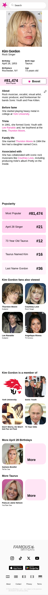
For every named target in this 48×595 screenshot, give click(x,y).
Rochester (7, 70)
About (8, 584)
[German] (40, 576)
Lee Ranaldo (9, 127)
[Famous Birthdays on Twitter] (27, 558)
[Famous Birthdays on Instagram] (11, 558)
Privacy (29, 584)
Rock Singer (8, 54)
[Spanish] (8, 576)
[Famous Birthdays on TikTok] (19, 558)
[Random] (39, 14)
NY (16, 70)
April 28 (6, 63)
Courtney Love (26, 158)
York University (21, 114)
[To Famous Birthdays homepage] (4, 5)
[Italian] (32, 576)
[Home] (24, 548)
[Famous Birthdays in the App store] (16, 568)
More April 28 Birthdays (17, 439)
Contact (18, 584)
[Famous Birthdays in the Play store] (32, 568)
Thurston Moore (16, 130)
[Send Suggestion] (45, 92)
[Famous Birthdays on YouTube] (36, 558)
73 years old (31, 70)
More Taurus (10, 475)
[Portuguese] (16, 576)
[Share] (9, 14)
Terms (39, 584)
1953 (14, 63)
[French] (24, 576)
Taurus (28, 63)
